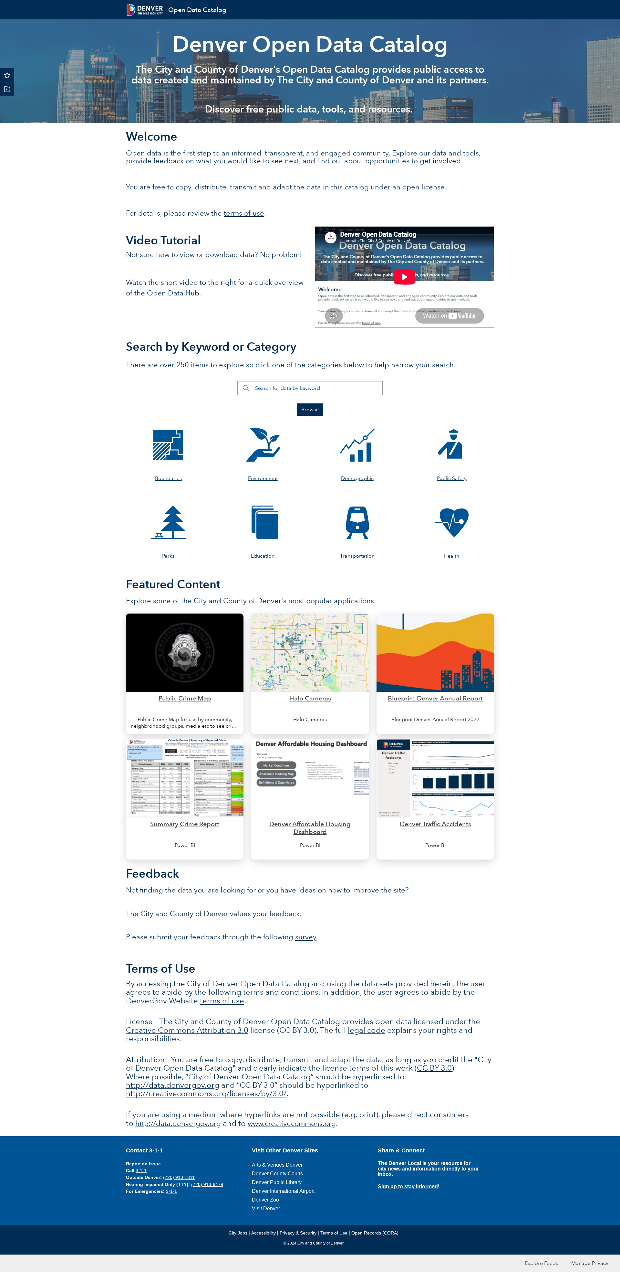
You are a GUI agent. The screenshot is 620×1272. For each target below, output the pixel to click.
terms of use (244, 213)
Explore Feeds (541, 1263)
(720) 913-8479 (207, 1184)
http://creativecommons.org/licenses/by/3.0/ (206, 1093)
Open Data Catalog (197, 10)
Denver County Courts (277, 1173)
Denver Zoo (265, 1200)
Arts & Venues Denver (277, 1165)
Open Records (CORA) (374, 1232)
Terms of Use (333, 1232)
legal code (366, 1030)
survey (305, 937)
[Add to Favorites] (7, 75)
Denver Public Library (277, 1182)
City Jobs (238, 1232)
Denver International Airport (283, 1191)
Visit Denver (266, 1208)
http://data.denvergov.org (172, 1085)
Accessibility (263, 1232)
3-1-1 (141, 1170)
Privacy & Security (298, 1232)
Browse (310, 409)
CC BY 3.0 (434, 1068)
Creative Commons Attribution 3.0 (187, 1030)
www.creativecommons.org (292, 1123)
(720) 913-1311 (179, 1177)
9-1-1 (171, 1191)
